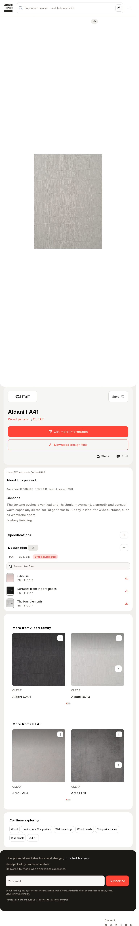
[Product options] (60, 638)
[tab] (11, 556)
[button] (66, 703)
